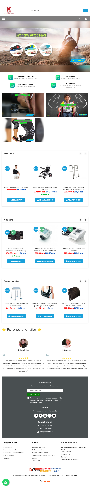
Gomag (74, 475)
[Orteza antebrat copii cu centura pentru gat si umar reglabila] (45, 293)
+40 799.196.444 (46, 428)
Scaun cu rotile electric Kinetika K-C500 (45, 188)
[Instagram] (54, 416)
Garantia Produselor (40, 452)
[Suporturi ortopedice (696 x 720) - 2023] (23, 130)
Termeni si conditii (10, 450)
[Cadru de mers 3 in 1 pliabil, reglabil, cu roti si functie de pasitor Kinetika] (73, 171)
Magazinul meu (10, 442)
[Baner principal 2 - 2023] (45, 46)
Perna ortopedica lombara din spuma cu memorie (73, 304)
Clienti (35, 442)
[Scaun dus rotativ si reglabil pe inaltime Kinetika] (16, 293)
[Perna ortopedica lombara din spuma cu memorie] (73, 293)
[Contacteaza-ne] (79, 18)
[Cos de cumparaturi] (85, 18)
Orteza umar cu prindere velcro (16, 187)
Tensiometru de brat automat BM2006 (73, 249)
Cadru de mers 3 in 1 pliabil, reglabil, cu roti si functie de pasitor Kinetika (73, 188)
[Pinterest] (41, 416)
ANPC (34, 458)
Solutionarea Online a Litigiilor (43, 455)
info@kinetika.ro (46, 432)
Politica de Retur (38, 450)
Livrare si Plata (9, 455)
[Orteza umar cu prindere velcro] (16, 171)
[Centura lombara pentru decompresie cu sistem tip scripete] (16, 235)
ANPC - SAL (36, 461)
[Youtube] (45, 416)
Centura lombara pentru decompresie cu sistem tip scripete (16, 249)
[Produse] (4, 19)
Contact (7, 458)
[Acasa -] (13, 10)
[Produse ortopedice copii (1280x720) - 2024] (67, 105)
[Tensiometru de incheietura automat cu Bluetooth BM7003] (45, 235)
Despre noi (8, 447)
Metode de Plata (38, 447)
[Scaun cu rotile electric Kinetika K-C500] (45, 171)
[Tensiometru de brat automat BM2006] (73, 235)
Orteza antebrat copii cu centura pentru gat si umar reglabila (44, 304)
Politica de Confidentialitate (14, 452)
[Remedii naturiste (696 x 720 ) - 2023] (23, 105)
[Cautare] (85, 10)
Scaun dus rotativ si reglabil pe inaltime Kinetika (16, 304)
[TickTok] (49, 416)
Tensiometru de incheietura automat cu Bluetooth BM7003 (45, 249)
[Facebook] (36, 416)
